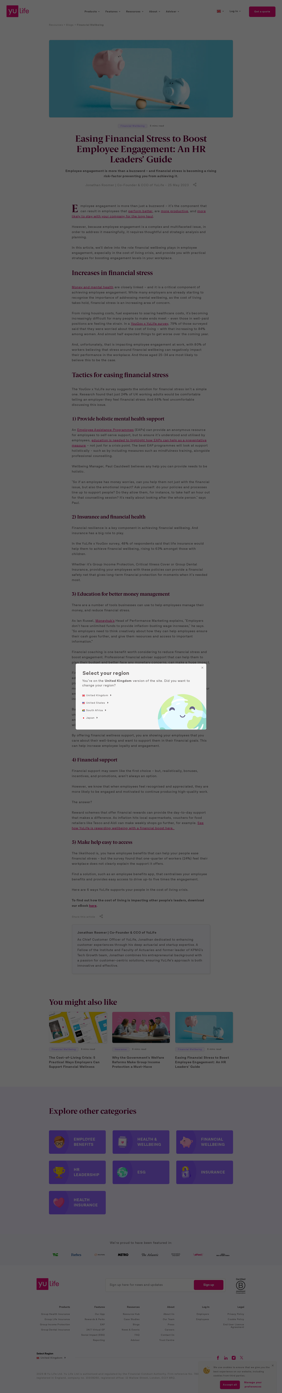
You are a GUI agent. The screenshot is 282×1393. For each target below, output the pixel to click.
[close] (202, 667)
